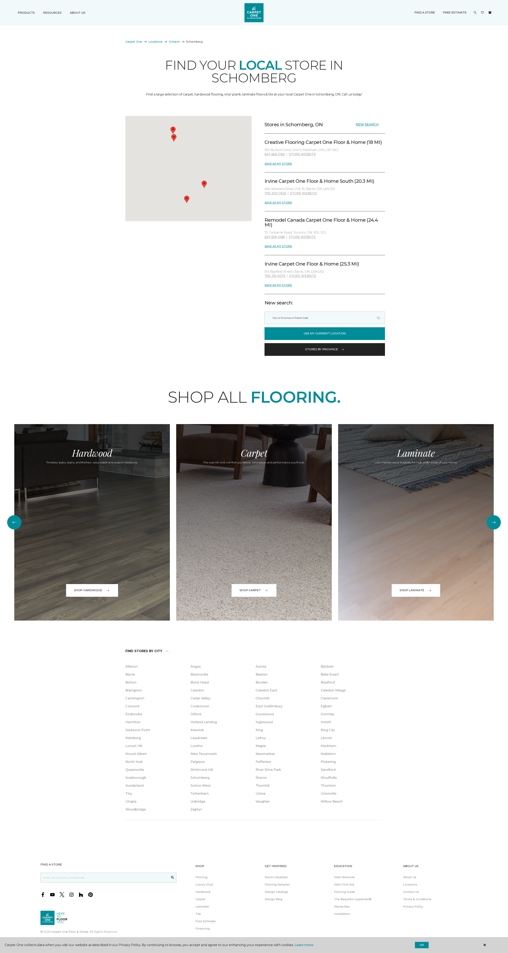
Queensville (134, 770)
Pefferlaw (263, 762)
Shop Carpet (250, 590)
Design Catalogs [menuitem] (276, 892)
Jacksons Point (137, 730)
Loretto (196, 746)
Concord (132, 706)
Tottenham (199, 793)
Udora (261, 793)
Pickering (328, 762)
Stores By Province (321, 349)
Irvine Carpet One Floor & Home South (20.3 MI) (319, 181)
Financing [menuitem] (202, 928)
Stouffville (329, 778)
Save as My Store (278, 164)
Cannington (134, 698)
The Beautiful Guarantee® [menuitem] (352, 899)
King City (328, 730)
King (259, 730)
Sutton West (200, 785)
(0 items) (490, 12)
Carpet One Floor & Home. (70, 932)
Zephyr (196, 809)
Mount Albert (136, 754)
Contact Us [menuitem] (411, 892)
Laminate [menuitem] (202, 906)
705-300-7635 (275, 193)
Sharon (261, 778)
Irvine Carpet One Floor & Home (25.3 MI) (312, 264)
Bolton (130, 682)
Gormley (327, 714)
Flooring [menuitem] (201, 877)
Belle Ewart (330, 674)
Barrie (130, 674)
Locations (155, 41)
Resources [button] (52, 12)
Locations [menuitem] (410, 884)
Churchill (262, 698)
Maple (261, 746)
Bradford (328, 682)
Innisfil (326, 722)
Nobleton (328, 754)
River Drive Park (268, 770)
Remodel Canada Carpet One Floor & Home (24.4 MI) (321, 222)
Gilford (195, 714)
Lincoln (326, 738)
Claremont (329, 698)
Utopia (131, 801)
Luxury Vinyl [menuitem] (204, 884)
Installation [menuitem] (342, 914)
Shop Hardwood (88, 590)
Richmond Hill (201, 770)
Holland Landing (203, 722)
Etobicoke (133, 714)
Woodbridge (135, 809)
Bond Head (199, 682)
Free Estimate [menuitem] (205, 921)
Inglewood (264, 722)
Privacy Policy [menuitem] (413, 906)
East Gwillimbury (269, 706)
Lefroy (261, 738)
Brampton (133, 690)
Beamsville (199, 674)
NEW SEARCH (367, 124)
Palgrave (197, 762)
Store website (302, 154)
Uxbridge (197, 801)
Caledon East (266, 690)
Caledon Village (333, 690)
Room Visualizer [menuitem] (276, 877)
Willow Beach (332, 801)
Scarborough (135, 778)
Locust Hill (133, 746)
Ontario (174, 41)
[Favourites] (482, 12)
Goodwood (265, 714)
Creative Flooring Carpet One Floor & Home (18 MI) (323, 142)
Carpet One (133, 41)
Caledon (197, 690)
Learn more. (304, 945)
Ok (422, 945)
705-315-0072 (275, 276)
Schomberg (199, 778)
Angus (195, 666)
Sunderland (134, 785)
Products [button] (26, 12)
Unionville (328, 793)
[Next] (494, 522)
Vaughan (263, 801)
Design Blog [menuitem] (273, 899)
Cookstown (199, 706)
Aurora (261, 666)
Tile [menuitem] (198, 914)
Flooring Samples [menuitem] (277, 884)
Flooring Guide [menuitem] (344, 892)
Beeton (261, 674)
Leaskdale (198, 738)
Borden (261, 682)
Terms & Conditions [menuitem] (417, 899)
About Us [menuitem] (409, 877)
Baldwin (327, 666)
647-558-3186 (275, 237)
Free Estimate (454, 12)
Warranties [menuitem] (342, 906)
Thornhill (262, 785)
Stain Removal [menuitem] (344, 877)
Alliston (131, 666)
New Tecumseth (203, 754)
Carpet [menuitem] (200, 899)
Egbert (326, 706)
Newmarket (265, 754)
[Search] (378, 318)
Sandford (328, 770)
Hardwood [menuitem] (202, 892)
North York (134, 762)
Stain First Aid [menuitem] (344, 884)
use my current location (325, 333)
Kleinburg (133, 738)
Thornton (328, 785)
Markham (328, 746)
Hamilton (132, 722)
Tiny (128, 793)
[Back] (14, 522)
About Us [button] (77, 12)
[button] (475, 12)
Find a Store (424, 12)
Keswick (197, 730)
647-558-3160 (275, 154)
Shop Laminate (412, 590)
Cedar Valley (200, 698)
